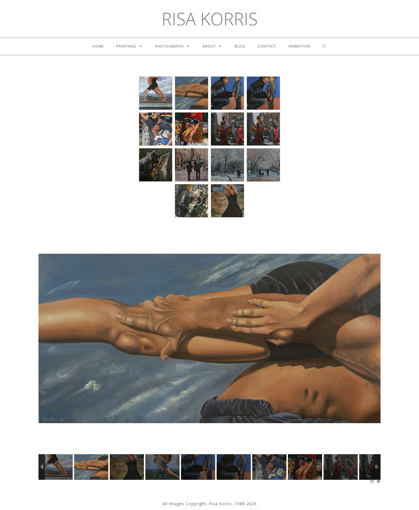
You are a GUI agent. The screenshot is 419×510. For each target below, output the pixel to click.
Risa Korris (210, 19)
